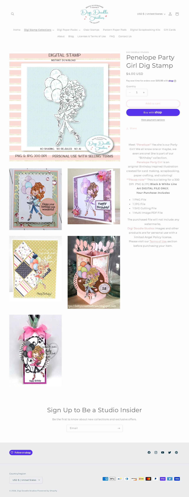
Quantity (131, 86)
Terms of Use (158, 241)
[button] (12, 14)
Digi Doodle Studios (27, 491)
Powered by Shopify (47, 491)
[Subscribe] (118, 428)
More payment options (153, 120)
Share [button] (133, 128)
